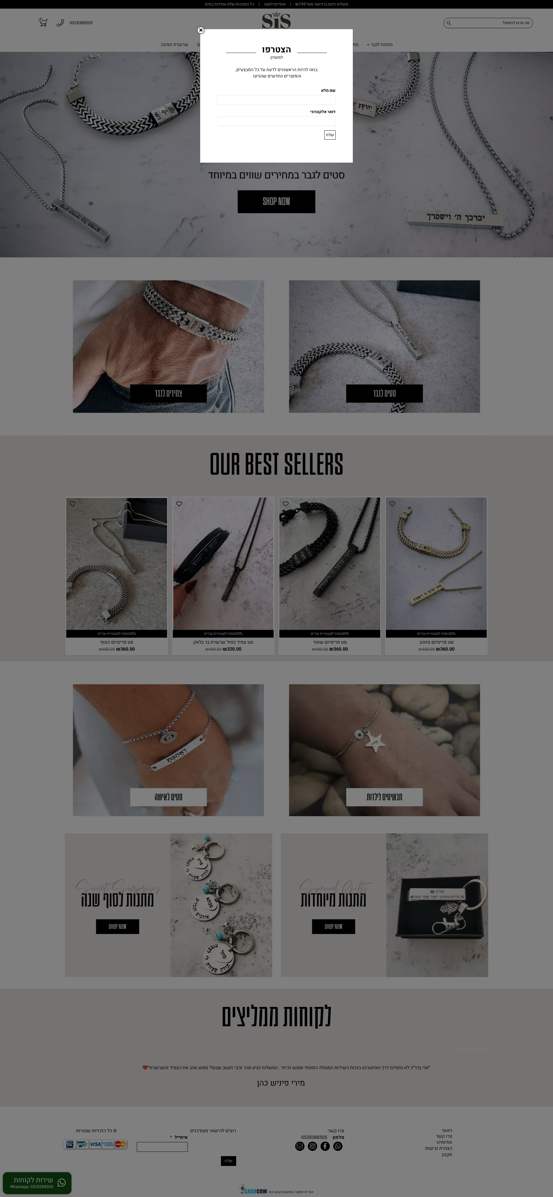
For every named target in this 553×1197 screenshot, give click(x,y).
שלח (330, 135)
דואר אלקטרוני (323, 112)
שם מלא (328, 91)
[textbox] (276, 72)
